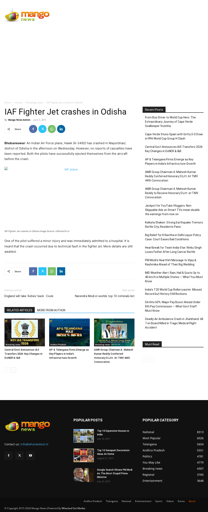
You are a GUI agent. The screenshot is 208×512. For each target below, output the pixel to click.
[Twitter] (42, 129)
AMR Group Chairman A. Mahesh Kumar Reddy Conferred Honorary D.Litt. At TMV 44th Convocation (171, 176)
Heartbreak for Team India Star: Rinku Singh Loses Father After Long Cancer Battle (173, 249)
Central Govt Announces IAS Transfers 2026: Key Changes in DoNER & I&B (23, 353)
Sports (158, 501)
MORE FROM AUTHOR (51, 310)
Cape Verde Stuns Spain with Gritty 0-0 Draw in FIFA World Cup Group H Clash (174, 136)
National (126, 501)
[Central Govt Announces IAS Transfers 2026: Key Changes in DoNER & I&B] (24, 332)
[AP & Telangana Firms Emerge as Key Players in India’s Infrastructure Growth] (69, 332)
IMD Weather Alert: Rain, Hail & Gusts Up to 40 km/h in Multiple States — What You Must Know (174, 277)
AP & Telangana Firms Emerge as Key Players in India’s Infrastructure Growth (69, 353)
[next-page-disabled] (151, 359)
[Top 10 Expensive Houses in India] (84, 436)
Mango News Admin (19, 119)
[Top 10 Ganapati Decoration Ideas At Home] (84, 455)
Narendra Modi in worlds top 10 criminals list (104, 296)
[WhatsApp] (52, 129)
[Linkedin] (61, 129)
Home (7, 102)
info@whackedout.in (34, 444)
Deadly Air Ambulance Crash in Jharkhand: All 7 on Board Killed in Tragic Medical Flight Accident (174, 323)
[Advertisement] (104, 56)
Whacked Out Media (73, 508)
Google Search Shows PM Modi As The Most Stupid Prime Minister (114, 473)
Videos (170, 501)
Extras (18, 102)
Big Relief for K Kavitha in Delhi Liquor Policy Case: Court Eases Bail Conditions (173, 237)
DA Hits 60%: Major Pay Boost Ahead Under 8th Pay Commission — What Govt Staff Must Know (172, 306)
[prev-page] (7, 369)
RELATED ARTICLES (19, 310)
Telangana (112, 501)
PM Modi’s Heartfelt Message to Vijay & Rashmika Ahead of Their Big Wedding (170, 262)
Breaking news (34, 102)
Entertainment (143, 501)
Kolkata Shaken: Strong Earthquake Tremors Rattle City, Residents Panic (174, 224)
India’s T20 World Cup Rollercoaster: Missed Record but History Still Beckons (173, 291)
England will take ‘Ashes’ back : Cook (28, 296)
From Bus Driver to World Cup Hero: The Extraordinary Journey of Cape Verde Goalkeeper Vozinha (170, 122)
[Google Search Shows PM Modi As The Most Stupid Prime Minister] (84, 475)
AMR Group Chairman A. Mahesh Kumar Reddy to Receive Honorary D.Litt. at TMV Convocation (171, 193)
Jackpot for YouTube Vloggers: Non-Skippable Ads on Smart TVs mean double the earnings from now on (172, 210)
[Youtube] (30, 456)
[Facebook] (33, 129)
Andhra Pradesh (58, 344)
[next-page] (13, 369)
